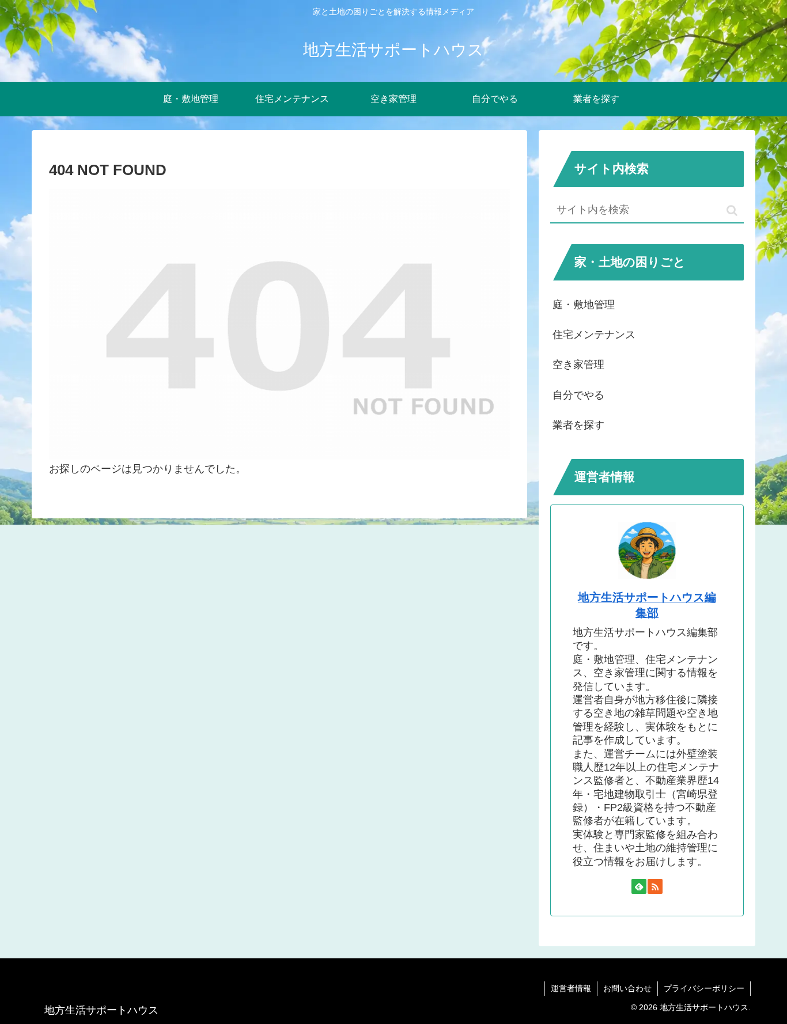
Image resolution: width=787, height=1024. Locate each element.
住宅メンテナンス (594, 334)
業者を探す (578, 425)
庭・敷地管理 (584, 304)
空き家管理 (578, 364)
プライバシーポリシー (704, 988)
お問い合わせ (627, 988)
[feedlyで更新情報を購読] (638, 886)
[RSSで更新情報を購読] (655, 886)
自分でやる (578, 395)
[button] (732, 210)
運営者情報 (571, 988)
